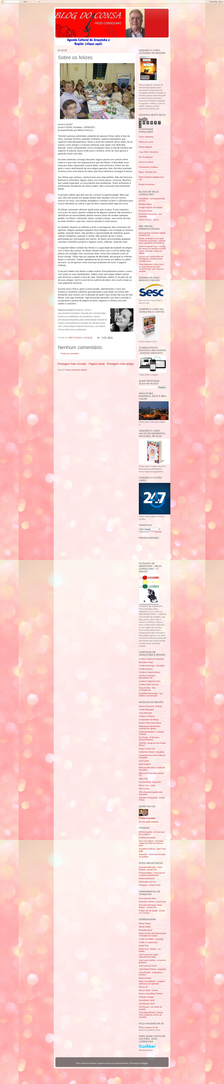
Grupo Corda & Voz (147, 749)
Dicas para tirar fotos (147, 898)
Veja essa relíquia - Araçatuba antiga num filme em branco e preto (151, 843)
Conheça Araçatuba (147, 837)
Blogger (144, 1063)
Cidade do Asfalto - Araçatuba (151, 939)
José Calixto (144, 761)
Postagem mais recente (72, 363)
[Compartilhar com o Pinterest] (111, 338)
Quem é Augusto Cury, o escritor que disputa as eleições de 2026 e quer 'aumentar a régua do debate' (152, 249)
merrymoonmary (121, 1063)
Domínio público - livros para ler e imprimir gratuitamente (152, 874)
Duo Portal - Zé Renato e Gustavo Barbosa (149, 738)
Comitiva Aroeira (146, 669)
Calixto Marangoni (146, 709)
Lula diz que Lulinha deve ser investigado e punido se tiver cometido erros (151, 258)
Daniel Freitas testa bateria (150, 723)
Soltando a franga (146, 997)
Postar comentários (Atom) (76, 370)
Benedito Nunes (145, 930)
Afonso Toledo (145, 923)
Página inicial (97, 363)
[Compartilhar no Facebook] (109, 338)
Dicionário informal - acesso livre (152, 902)
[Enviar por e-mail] (103, 338)
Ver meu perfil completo (148, 822)
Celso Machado (145, 713)
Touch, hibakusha (146, 137)
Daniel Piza (144, 946)
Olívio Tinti (143, 779)
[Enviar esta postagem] (98, 337)
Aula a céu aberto (146, 162)
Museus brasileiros (146, 878)
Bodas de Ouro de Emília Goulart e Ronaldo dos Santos (152, 934)
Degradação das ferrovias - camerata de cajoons (150, 727)
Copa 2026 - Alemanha (148, 152)
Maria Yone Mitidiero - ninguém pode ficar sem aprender (152, 982)
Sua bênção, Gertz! (147, 1000)
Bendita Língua (145, 204)
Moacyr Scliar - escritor (148, 990)
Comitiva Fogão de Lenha (149, 681)
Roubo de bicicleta (146, 184)
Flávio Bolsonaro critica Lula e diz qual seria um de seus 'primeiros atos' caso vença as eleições (151, 267)
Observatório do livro (147, 882)
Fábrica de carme (146, 142)
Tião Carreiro (144, 789)
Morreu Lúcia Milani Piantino (151, 994)
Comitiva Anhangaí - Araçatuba (151, 665)
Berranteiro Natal (146, 662)
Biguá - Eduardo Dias (148, 172)
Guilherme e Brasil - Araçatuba (151, 752)
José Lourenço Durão (148, 966)
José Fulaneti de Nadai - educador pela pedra (149, 956)
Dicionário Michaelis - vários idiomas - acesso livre (150, 868)
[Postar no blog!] (105, 338)
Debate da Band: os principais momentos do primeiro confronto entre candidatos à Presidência (152, 240)
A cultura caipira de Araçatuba (151, 659)
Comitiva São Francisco (149, 684)
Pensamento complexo (148, 167)
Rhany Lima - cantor (147, 785)
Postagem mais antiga (120, 363)
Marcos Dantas (145, 978)
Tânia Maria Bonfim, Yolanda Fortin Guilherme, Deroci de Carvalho (151, 1014)
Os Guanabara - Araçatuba (150, 782)
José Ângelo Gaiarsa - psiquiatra (152, 969)
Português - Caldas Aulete (150, 885)
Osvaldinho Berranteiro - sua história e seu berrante (151, 694)
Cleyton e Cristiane (147, 716)
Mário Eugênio (145, 764)
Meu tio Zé (143, 987)
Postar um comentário (70, 353)
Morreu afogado (145, 147)
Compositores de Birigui (149, 720)
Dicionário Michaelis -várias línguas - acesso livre (150, 906)
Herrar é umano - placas (149, 220)
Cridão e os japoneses (148, 942)
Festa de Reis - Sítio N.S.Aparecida (147, 689)
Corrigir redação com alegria (150, 207)
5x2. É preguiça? (146, 157)
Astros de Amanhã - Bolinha (150, 706)
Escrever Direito (145, 211)
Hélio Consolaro (148, 818)
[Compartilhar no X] (107, 338)
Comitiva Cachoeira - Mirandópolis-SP (147, 677)
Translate (158, 532)
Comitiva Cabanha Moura (149, 672)
